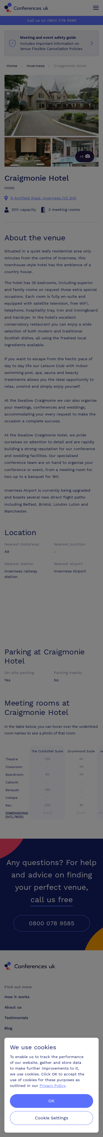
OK (51, 1100)
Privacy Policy (52, 1085)
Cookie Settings (51, 1118)
